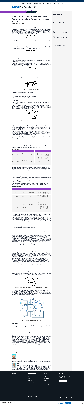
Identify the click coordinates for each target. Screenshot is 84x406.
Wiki (44, 382)
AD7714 (54, 31)
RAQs (40, 10)
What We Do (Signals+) (32, 382)
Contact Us (30, 391)
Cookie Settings (60, 403)
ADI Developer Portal (47, 386)
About (13, 10)
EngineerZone (46, 378)
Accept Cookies (67, 403)
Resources (44, 10)
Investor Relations (31, 384)
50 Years (17, 10)
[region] (42, 403)
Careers (29, 378)
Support (45, 376)
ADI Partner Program (32, 389)
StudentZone (34, 10)
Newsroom (30, 380)
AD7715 (54, 36)
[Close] (82, 403)
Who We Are (30, 376)
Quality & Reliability (31, 386)
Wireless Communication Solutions (59, 45)
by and (18, 23)
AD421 (54, 21)
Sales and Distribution (32, 387)
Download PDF (15, 25)
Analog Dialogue (46, 384)
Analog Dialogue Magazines (26, 10)
